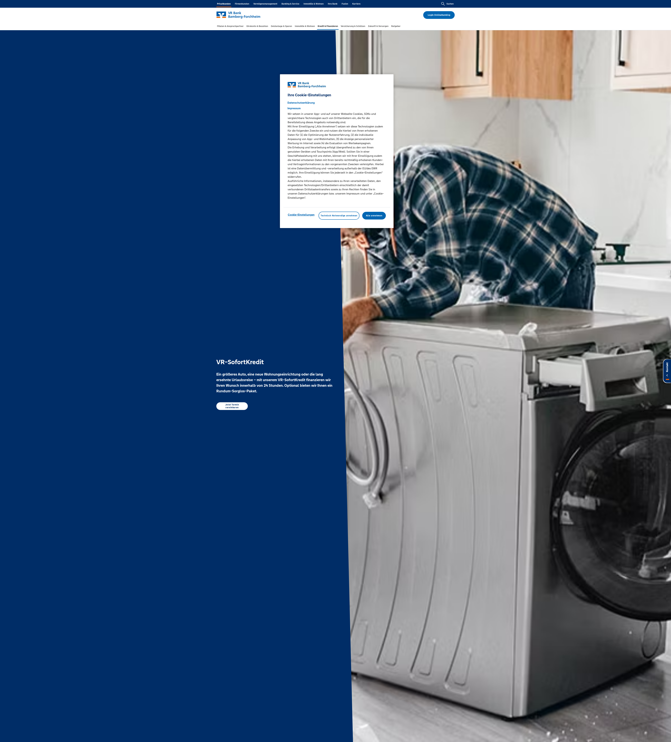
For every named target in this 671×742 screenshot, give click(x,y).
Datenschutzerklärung (301, 102)
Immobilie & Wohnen (314, 3)
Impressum (294, 108)
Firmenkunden (242, 3)
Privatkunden (224, 3)
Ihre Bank (332, 3)
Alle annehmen (374, 215)
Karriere (356, 3)
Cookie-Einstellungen (301, 214)
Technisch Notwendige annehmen (339, 215)
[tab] (230, 26)
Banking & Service (290, 3)
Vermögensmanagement (265, 3)
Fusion (345, 3)
